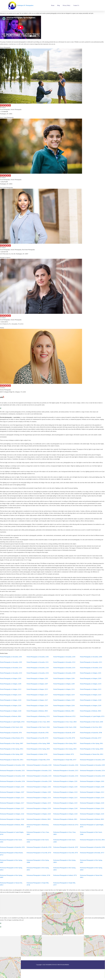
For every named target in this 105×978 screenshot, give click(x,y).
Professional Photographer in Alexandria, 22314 (92, 770)
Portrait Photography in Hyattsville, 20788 (91, 732)
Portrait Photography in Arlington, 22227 (37, 700)
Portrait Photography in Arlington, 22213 (37, 689)
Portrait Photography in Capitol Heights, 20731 (92, 716)
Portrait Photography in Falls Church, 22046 (64, 727)
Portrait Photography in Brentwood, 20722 (64, 716)
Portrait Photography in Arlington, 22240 (90, 700)
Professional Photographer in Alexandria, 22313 (65, 770)
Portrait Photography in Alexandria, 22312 (64, 662)
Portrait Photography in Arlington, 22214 (64, 689)
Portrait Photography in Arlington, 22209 (64, 684)
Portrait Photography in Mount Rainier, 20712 (12, 738)
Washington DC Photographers (25, 5)
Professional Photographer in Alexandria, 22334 (12, 781)
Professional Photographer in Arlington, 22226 (92, 803)
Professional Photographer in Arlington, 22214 (39, 797)
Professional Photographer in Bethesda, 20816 (92, 819)
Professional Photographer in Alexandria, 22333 (92, 776)
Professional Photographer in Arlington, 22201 (65, 781)
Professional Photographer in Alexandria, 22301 (92, 759)
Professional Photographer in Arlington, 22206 (92, 786)
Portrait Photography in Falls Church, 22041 (11, 727)
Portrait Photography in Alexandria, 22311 (38, 662)
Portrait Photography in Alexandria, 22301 (11, 656)
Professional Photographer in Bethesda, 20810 (39, 819)
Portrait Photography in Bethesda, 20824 (10, 716)
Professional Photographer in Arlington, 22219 (39, 803)
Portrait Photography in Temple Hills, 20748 (38, 759)
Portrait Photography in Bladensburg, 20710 (38, 716)
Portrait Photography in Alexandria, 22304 (91, 656)
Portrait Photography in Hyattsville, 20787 (64, 732)
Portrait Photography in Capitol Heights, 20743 (12, 721)
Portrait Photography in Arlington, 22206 (10, 684)
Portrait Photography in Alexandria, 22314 (11, 667)
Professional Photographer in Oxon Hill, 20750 (65, 852)
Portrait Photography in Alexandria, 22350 (64, 673)
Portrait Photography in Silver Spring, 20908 (38, 743)
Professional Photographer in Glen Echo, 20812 (92, 839)
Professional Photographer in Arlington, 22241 (92, 808)
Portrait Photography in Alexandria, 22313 (91, 662)
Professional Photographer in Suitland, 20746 (38, 875)
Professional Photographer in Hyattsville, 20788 (92, 847)
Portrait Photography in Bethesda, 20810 (37, 711)
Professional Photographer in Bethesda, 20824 (12, 824)
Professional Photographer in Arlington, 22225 (65, 803)
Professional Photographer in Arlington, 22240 (65, 808)
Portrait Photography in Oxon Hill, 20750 (64, 738)
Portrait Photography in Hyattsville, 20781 (11, 732)
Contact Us (76, 5)
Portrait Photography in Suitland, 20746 (37, 754)
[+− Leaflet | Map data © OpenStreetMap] (52, 905)
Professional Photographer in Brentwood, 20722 (65, 824)
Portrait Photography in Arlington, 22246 (10, 711)
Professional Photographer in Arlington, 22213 (12, 797)
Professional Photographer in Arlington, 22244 (65, 814)
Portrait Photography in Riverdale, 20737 (90, 738)
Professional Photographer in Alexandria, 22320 (12, 776)
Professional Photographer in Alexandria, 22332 (65, 776)
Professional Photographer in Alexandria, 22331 (39, 776)
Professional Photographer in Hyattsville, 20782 (39, 847)
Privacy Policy (66, 5)
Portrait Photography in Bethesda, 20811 (63, 711)
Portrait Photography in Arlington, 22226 (10, 700)
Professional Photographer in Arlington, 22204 (39, 786)
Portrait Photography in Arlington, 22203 (37, 678)
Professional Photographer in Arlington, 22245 (92, 814)
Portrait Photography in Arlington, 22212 (10, 689)
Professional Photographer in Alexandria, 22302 (12, 765)
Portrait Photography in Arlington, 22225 (90, 694)
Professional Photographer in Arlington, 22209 (39, 792)
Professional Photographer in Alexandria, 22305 (92, 765)
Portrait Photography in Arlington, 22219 (64, 694)
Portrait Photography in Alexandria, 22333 (11, 673)
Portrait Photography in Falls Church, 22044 (38, 727)
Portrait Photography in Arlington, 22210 (90, 684)
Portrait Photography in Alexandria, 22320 (38, 667)
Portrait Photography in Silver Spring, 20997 (11, 754)
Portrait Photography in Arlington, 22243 (37, 705)
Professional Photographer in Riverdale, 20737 (92, 852)
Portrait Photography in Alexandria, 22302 (38, 656)
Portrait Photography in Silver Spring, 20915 (38, 749)
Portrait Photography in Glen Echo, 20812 (91, 727)
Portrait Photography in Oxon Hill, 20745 (37, 738)
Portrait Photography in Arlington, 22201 (90, 673)
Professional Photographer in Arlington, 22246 (12, 819)
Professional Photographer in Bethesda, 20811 (65, 819)
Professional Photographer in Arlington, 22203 (12, 786)
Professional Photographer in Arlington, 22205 (65, 786)
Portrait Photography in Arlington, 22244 (64, 705)
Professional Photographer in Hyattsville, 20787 (65, 847)
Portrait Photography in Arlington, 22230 (64, 700)
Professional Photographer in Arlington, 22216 (92, 797)
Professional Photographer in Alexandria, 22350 (39, 781)
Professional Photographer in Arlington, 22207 (12, 792)
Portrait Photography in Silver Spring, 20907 (11, 743)
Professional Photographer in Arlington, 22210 (65, 792)
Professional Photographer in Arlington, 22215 (65, 797)
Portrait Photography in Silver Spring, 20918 (91, 749)
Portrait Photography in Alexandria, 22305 (11, 662)
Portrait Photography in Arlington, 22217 (37, 694)
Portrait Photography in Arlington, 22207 (37, 684)
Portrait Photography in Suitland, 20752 (63, 754)
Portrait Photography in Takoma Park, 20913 (11, 759)
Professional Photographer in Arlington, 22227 (12, 808)
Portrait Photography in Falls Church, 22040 (91, 721)
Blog (58, 5)
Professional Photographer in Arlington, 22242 (12, 814)
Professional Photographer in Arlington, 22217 (12, 803)
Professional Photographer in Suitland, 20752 (65, 875)
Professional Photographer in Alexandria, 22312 (39, 770)
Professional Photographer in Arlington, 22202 (92, 781)
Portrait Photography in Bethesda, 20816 (90, 711)
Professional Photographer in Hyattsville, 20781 (12, 847)
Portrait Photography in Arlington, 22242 (10, 705)
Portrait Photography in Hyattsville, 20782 (38, 732)
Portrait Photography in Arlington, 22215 (90, 689)
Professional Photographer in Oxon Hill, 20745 (39, 852)
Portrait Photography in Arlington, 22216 (10, 694)
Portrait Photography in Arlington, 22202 (10, 678)
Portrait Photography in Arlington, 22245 (90, 705)
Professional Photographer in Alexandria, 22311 (12, 770)
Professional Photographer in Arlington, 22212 (92, 792)
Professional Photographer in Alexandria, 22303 (39, 765)
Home (52, 5)
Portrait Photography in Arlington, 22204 (64, 678)
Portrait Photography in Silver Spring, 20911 (91, 743)
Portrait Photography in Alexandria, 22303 (64, 656)
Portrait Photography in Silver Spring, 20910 (64, 743)
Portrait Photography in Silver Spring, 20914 (11, 749)
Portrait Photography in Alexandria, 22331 (64, 667)
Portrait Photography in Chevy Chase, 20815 (38, 721)
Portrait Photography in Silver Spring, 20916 (64, 749)
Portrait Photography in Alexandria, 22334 (38, 673)
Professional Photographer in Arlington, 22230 (39, 808)
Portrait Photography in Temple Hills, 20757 (64, 759)
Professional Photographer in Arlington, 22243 (39, 814)
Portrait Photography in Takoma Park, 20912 (91, 754)
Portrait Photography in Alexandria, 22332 (91, 667)
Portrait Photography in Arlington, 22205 (90, 678)
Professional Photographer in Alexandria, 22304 (65, 765)
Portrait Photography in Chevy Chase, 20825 (65, 721)
